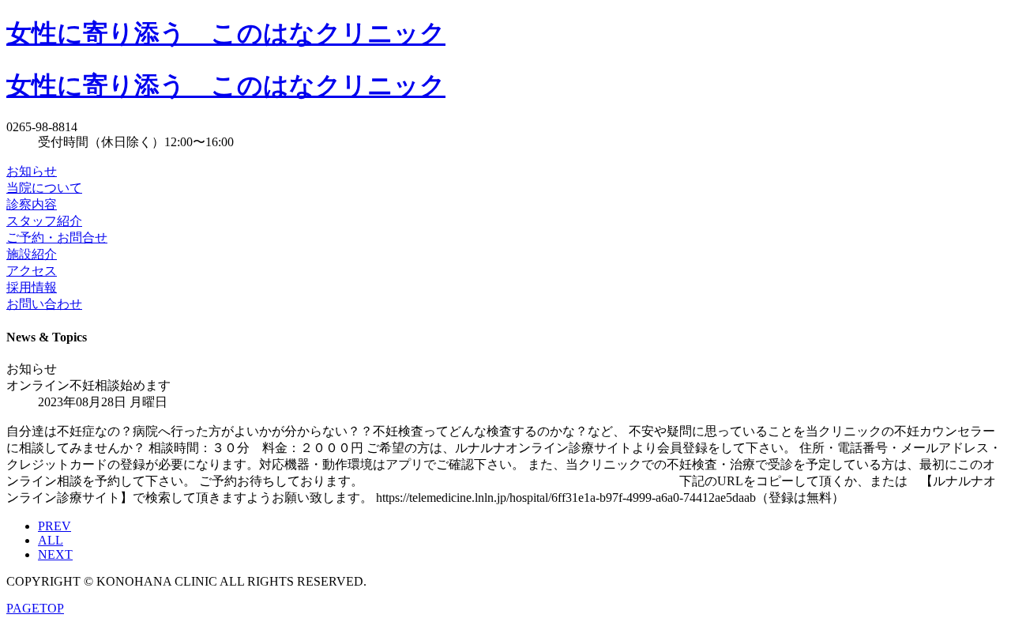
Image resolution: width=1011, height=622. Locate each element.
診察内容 (31, 204)
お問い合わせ (44, 304)
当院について (44, 187)
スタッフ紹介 (44, 221)
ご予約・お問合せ (56, 237)
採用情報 (31, 287)
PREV (54, 526)
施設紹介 (31, 254)
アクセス (31, 270)
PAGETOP (35, 608)
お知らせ (31, 171)
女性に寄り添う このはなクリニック (225, 33)
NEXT (55, 554)
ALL (50, 540)
